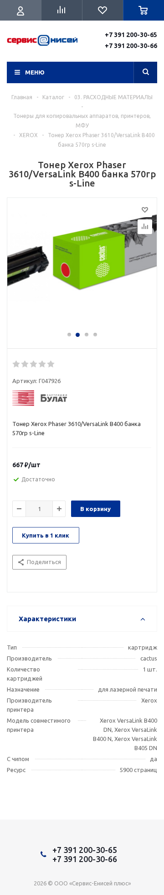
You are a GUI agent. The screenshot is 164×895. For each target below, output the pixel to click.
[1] (16, 364)
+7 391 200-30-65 (131, 35)
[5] (51, 364)
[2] (25, 364)
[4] (42, 364)
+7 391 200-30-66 (131, 46)
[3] (34, 364)
